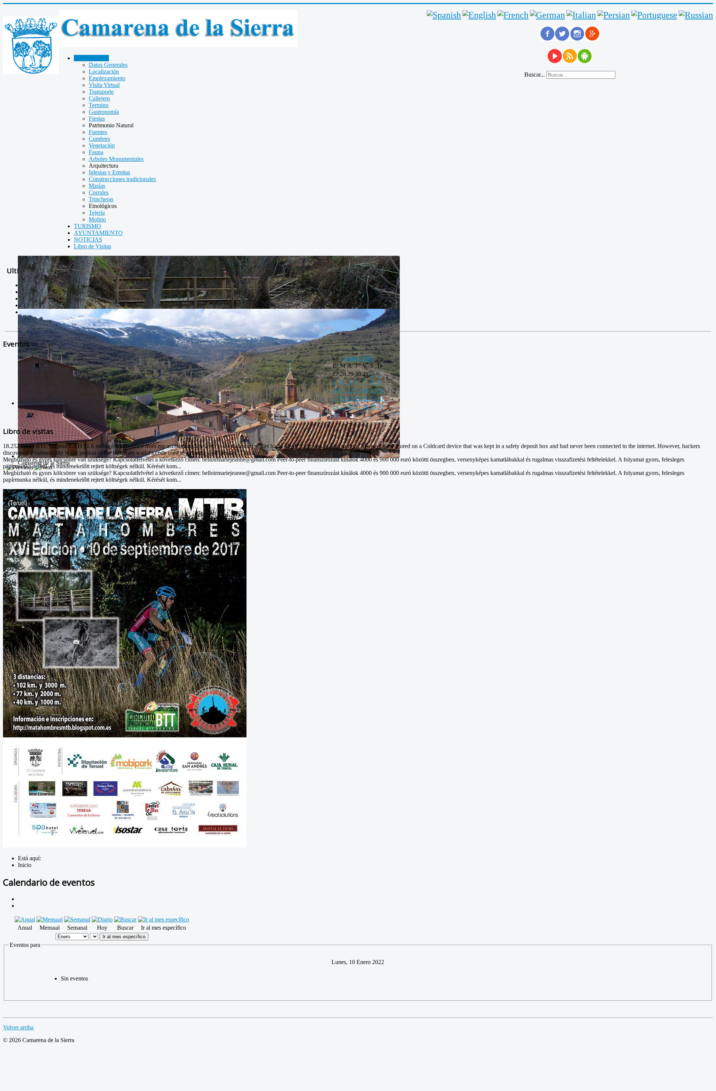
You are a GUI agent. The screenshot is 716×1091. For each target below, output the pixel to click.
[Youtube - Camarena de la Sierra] (554, 61)
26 (351, 407)
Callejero (99, 98)
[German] (547, 15)
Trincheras (101, 199)
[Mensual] (50, 919)
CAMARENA (91, 58)
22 (373, 398)
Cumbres (99, 139)
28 (365, 407)
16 (380, 390)
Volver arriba (18, 1027)
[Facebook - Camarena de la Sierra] (547, 39)
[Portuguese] (654, 15)
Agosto (351, 358)
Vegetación (102, 145)
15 (373, 390)
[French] (512, 15)
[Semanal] (77, 919)
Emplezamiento (107, 78)
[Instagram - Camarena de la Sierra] (577, 39)
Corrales (99, 192)
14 (365, 390)
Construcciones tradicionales (122, 179)
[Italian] (581, 15)
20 (358, 398)
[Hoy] (102, 919)
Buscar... (534, 74)
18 (343, 398)
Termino (99, 105)
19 (351, 398)
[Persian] (613, 15)
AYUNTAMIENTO (98, 233)
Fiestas (97, 118)
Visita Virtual (104, 85)
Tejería (97, 212)
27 (358, 407)
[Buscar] (125, 919)
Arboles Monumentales (116, 159)
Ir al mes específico (124, 936)
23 (380, 398)
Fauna (96, 152)
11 (343, 390)
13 (358, 390)
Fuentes (98, 132)
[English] (479, 15)
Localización (104, 71)
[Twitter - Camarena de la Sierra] (562, 39)
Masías (97, 186)
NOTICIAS (88, 239)
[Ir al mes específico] (163, 919)
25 (343, 407)
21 (365, 398)
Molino (97, 219)
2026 (367, 358)
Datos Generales (108, 65)
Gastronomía (104, 112)
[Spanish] (444, 15)
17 (336, 398)
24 (336, 407)
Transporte (101, 91)
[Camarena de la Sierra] (31, 46)
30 (380, 407)
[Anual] (25, 919)
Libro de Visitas (92, 246)
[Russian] (696, 15)
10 (336, 390)
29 (373, 407)
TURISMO (87, 226)
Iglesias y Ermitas (109, 172)
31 (336, 415)
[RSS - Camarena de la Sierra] (569, 61)
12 (351, 390)
